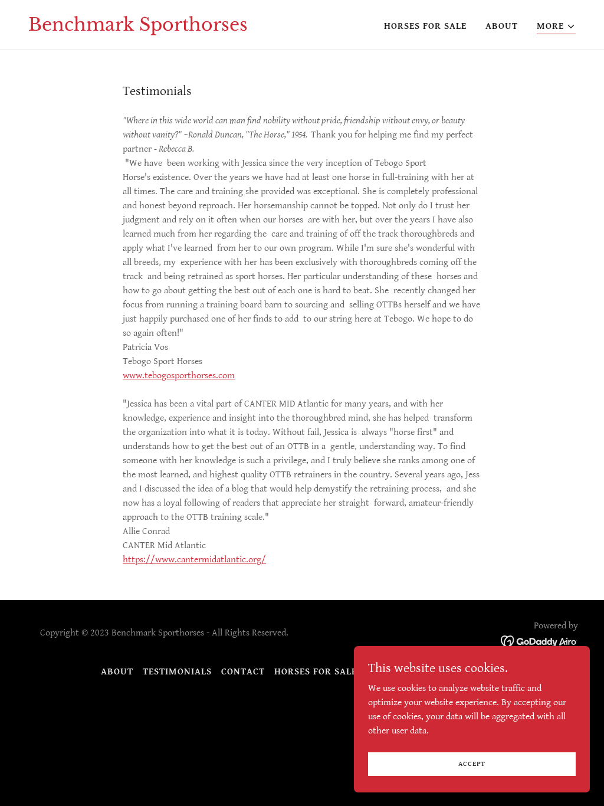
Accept (472, 764)
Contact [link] (243, 671)
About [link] (501, 26)
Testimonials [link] (177, 671)
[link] (138, 28)
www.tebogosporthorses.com (179, 375)
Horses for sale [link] (425, 26)
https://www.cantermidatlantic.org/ (194, 559)
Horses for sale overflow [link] (342, 671)
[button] (556, 26)
